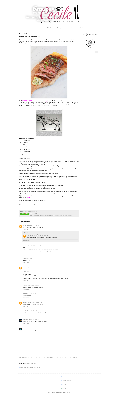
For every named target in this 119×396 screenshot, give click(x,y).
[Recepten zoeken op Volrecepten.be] (63, 384)
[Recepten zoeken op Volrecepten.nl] (63, 388)
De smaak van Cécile (32, 235)
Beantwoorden (26, 229)
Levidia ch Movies (27, 312)
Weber (66, 215)
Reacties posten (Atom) (31, 363)
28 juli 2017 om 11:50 (36, 245)
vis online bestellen (38, 269)
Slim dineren (26, 285)
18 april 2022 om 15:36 (33, 319)
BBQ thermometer (43, 215)
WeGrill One (70, 215)
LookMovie (25, 321)
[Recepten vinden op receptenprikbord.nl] (66, 380)
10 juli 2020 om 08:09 (34, 285)
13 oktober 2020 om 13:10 (33, 293)
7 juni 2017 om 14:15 (43, 235)
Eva (24, 258)
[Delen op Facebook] (34, 213)
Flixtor (24, 328)
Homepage (49, 357)
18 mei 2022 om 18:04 (31, 328)
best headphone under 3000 (37, 304)
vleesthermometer (60, 215)
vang (56, 215)
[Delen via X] (33, 213)
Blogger (69, 392)
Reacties (26, 232)
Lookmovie (25, 319)
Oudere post (75, 357)
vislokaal (25, 267)
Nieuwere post (22, 357)
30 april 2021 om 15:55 (37, 302)
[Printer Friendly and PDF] (24, 214)
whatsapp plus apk (27, 302)
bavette (37, 215)
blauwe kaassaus (50, 215)
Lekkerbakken (26, 225)
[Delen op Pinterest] (36, 213)
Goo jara (25, 293)
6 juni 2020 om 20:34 (32, 267)
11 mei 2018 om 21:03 (30, 258)
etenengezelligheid (27, 245)
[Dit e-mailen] (30, 213)
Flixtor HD (25, 330)
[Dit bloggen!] (31, 213)
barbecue (34, 215)
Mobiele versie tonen (48, 360)
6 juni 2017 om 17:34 (34, 225)
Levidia (24, 310)
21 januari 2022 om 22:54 (32, 310)
